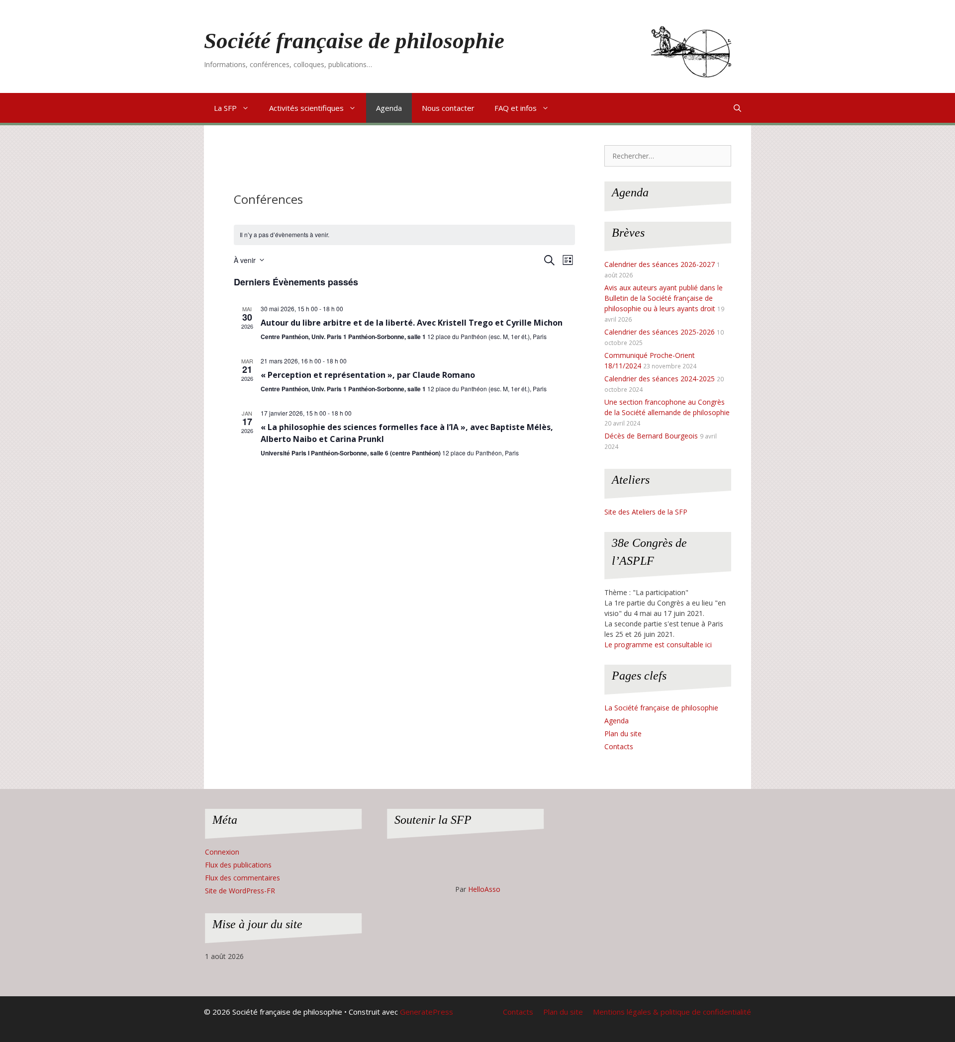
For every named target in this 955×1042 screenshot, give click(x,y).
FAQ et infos (515, 108)
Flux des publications (238, 864)
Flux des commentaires (242, 877)
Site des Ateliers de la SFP (645, 512)
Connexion (222, 852)
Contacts (618, 746)
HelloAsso (484, 889)
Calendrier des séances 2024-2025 (659, 378)
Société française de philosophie (354, 40)
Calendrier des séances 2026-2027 (659, 264)
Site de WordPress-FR (240, 890)
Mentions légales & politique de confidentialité (672, 1012)
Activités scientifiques (306, 108)
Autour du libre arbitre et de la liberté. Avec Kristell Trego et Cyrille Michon (412, 322)
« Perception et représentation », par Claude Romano (368, 374)
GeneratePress (426, 1012)
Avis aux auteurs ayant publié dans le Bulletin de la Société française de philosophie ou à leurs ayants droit (663, 298)
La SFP (225, 108)
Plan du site (623, 733)
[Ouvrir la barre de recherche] (737, 108)
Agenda (389, 108)
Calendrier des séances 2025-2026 (659, 332)
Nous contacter (448, 108)
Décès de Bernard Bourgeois (651, 435)
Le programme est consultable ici (658, 644)
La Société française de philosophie (661, 707)
